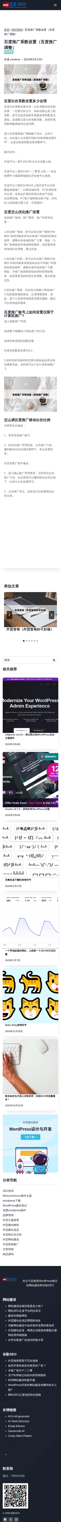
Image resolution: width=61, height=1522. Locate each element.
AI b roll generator (18, 1416)
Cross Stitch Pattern (20, 1435)
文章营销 (8, 1249)
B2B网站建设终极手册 (21, 1380)
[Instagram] (16, 1519)
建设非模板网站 (17, 1315)
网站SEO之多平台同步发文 (24, 1310)
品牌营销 (8, 1215)
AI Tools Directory (18, 1421)
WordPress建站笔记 (15, 1205)
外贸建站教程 (11, 1225)
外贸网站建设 (11, 1239)
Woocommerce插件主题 (17, 1195)
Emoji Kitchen (16, 1426)
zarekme (15, 59)
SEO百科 (9, 52)
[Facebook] (5, 1519)
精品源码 (8, 1254)
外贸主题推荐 (11, 1220)
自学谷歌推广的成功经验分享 (25, 1340)
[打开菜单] (55, 5)
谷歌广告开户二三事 (20, 1370)
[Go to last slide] (9, 615)
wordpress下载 (12, 1200)
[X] (10, 1519)
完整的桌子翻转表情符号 (18, 879)
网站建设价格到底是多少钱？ (25, 1306)
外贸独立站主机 (12, 1234)
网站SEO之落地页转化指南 (24, 1394)
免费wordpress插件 (14, 1210)
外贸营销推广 (11, 1244)
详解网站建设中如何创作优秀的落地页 (31, 1325)
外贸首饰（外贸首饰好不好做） (30, 629)
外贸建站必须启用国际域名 (24, 1320)
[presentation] (30, 609)
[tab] (24, 641)
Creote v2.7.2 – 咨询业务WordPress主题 (27, 809)
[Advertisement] (30, 533)
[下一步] (51, 615)
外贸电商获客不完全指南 (23, 1360)
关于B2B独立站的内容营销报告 (27, 1375)
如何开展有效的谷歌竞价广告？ (27, 1365)
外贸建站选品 (11, 1229)
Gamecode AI (16, 1431)
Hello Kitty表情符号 (16, 1025)
